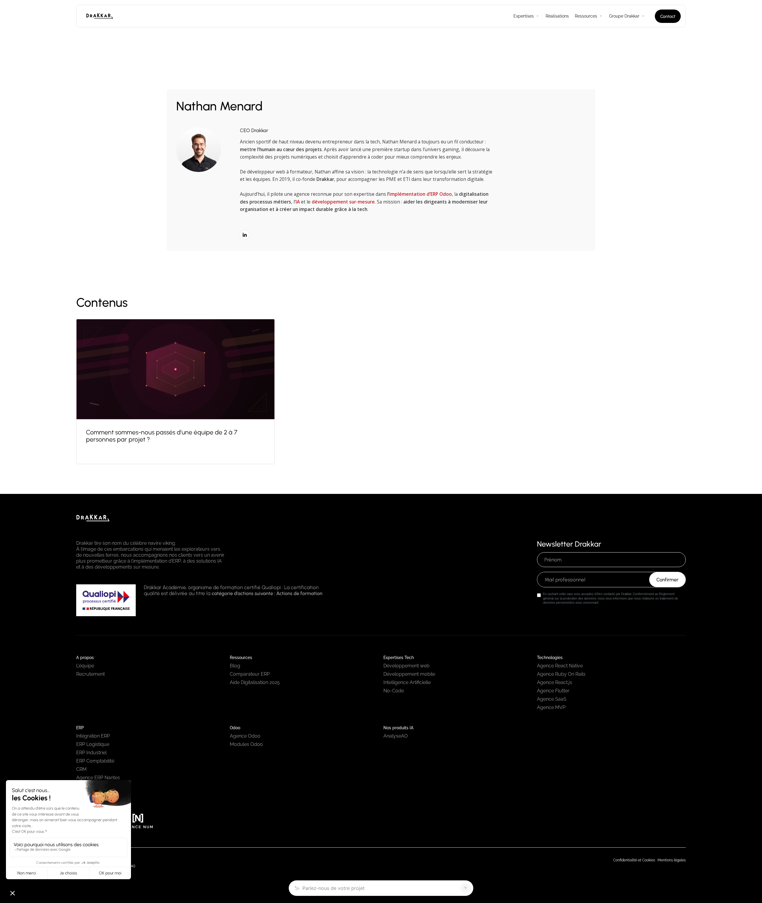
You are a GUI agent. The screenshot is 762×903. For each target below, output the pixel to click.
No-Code (393, 691)
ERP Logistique (92, 744)
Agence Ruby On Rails (561, 674)
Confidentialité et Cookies (634, 860)
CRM (81, 769)
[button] (524, 16)
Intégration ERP (93, 736)
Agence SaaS (551, 699)
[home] (108, 16)
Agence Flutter (553, 691)
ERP (80, 727)
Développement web (406, 666)
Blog (235, 666)
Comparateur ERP (250, 674)
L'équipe (85, 666)
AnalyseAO (395, 736)
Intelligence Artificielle (407, 682)
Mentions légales (672, 860)
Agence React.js (554, 682)
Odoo (235, 727)
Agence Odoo (245, 736)
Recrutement (90, 674)
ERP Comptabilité (95, 761)
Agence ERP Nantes (98, 777)
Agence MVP (551, 707)
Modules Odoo (246, 744)
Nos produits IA (398, 727)
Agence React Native (560, 666)
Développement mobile (409, 674)
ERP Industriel (91, 752)
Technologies (550, 657)
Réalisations (557, 16)
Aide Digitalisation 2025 (255, 682)
